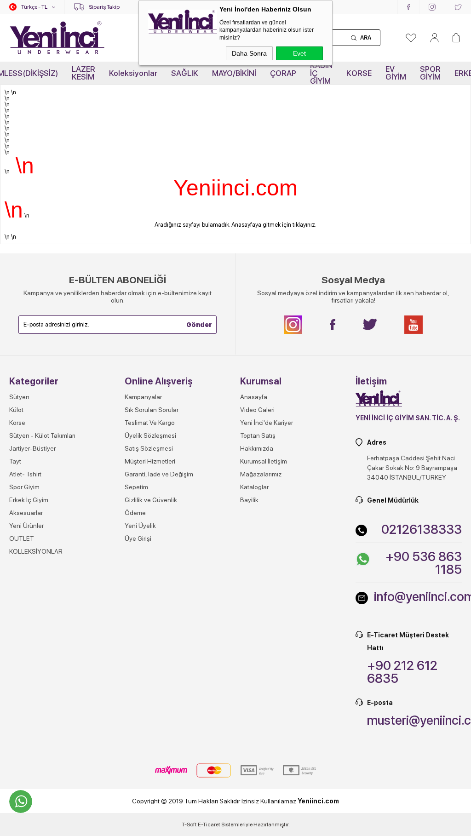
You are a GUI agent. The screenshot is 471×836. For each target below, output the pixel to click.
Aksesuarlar (26, 512)
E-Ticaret (209, 824)
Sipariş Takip (104, 7)
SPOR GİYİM (430, 72)
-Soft (190, 824)
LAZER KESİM (83, 72)
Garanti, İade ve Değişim (159, 474)
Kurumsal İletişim (263, 461)
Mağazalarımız (260, 474)
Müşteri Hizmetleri (150, 461)
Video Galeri (257, 409)
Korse (17, 422)
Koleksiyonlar (133, 73)
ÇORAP (283, 73)
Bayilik (249, 500)
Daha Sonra (249, 53)
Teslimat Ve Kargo (150, 422)
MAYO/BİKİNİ (234, 73)
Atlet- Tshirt (25, 474)
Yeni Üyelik (140, 525)
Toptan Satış (258, 435)
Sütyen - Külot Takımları (42, 435)
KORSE (359, 73)
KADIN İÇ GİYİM (321, 73)
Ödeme (135, 512)
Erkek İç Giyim (28, 500)
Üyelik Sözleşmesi (150, 435)
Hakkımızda (256, 448)
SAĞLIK (184, 73)
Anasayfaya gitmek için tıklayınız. (273, 224)
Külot (16, 409)
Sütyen (19, 397)
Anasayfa (253, 397)
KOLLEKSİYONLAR (36, 551)
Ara (365, 37)
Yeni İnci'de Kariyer (266, 422)
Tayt (15, 461)
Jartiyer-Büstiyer (32, 448)
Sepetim (136, 487)
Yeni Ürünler (26, 525)
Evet (299, 53)
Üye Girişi (138, 538)
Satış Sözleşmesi (149, 448)
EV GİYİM (395, 72)
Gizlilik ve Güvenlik (151, 500)
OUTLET (21, 538)
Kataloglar (254, 487)
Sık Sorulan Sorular (151, 409)
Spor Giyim (24, 487)
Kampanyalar (143, 397)
